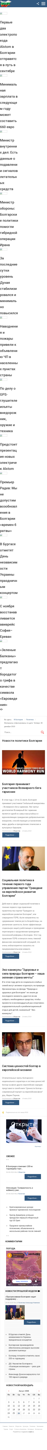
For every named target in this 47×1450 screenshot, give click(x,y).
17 (9, 1410)
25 (14, 1413)
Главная (5, 1426)
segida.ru (31, 1431)
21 (29, 1410)
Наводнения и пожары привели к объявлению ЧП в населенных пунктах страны (9, 350)
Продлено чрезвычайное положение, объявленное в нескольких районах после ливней (25, 1228)
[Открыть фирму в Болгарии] (24, 1142)
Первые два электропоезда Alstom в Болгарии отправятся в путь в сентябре (8, 46)
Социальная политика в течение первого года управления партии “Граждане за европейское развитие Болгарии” (22, 888)
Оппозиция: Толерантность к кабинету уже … (19, 1189)
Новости (11, 1426)
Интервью (31, 1429)
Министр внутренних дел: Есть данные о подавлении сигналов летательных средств (9, 164)
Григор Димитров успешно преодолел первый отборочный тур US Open (23, 1218)
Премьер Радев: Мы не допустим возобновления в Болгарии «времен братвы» (8, 506)
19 (19, 1410)
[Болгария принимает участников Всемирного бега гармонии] (23, 762)
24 (9, 1413)
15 (34, 1406)
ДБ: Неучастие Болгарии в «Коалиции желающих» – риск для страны (24, 1366)
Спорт (11, 1429)
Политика (21, 1194)
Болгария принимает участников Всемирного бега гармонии (21, 788)
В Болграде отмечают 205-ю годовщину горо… (19, 1167)
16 (39, 1406)
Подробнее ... (10, 835)
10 (9, 1406)
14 (29, 1406)
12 (19, 1406)
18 (14, 1410)
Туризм (6, 1429)
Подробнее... (33, 1177)
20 (24, 1410)
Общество (16, 831)
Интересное (38, 1429)
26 (19, 1413)
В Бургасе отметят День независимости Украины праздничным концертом (20, 1337)
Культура (25, 1426)
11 (14, 1406)
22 (34, 1410)
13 (24, 1406)
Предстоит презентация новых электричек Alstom (8, 456)
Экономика (40, 1426)
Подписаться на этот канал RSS (17, 1112)
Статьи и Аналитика (20, 1429)
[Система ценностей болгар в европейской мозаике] (23, 1044)
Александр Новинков (32, 1303)
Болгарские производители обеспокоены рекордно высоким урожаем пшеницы (24, 1348)
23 (39, 1410)
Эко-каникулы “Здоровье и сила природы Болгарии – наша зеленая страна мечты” (23, 973)
